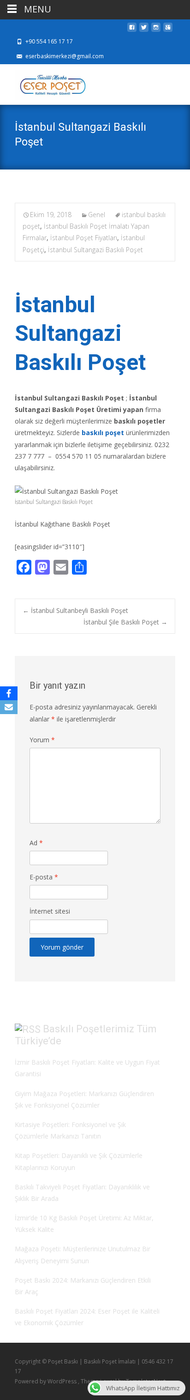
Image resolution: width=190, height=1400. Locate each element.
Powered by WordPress (46, 1381)
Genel (96, 214)
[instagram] (155, 29)
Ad (36, 842)
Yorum (42, 739)
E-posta (44, 877)
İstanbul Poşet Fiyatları (83, 237)
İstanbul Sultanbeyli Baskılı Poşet (75, 610)
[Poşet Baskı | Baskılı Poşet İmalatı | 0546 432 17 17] (45, 82)
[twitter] (143, 29)
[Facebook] (9, 693)
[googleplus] (167, 29)
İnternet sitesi (50, 911)
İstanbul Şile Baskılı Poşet (125, 622)
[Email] (9, 707)
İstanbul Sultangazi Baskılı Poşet (95, 249)
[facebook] (132, 29)
